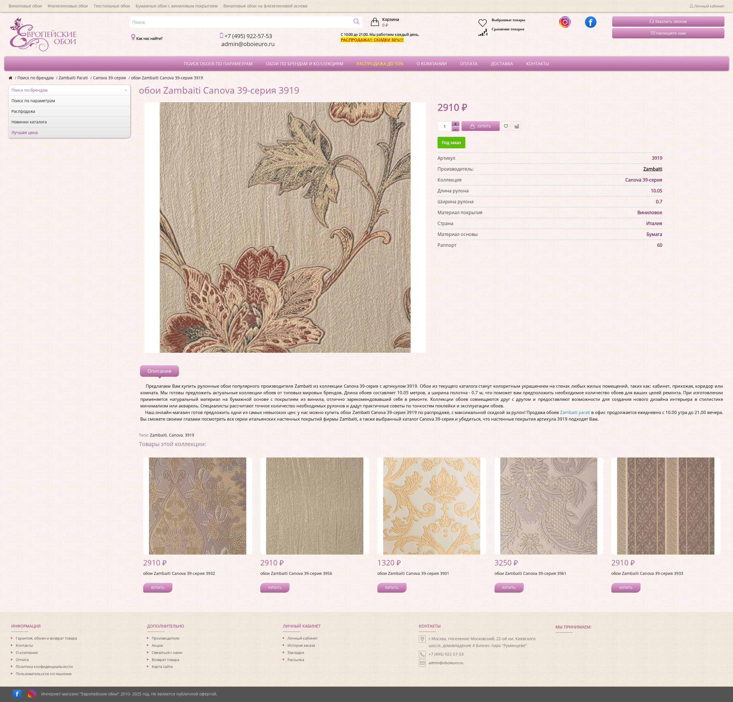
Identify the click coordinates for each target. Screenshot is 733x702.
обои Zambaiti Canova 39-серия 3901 (413, 573)
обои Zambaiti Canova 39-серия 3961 (530, 573)
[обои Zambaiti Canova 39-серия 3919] (285, 227)
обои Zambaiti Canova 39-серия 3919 (167, 77)
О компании (27, 652)
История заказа (301, 645)
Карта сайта (162, 666)
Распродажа (23, 111)
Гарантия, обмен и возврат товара (46, 638)
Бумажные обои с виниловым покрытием (177, 6)
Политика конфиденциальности (44, 666)
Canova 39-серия (109, 77)
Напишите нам (670, 33)
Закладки (295, 652)
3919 (189, 435)
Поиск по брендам (35, 77)
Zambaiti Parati (73, 77)
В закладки (506, 126)
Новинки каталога (29, 122)
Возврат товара (165, 659)
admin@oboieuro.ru (446, 662)
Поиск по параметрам (33, 100)
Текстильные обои (112, 6)
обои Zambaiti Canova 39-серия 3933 (647, 573)
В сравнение (516, 126)
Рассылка (295, 659)
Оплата (22, 659)
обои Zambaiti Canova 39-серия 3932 (179, 573)
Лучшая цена (24, 132)
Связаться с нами (167, 652)
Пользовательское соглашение (44, 673)
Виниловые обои (25, 6)
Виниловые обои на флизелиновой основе (265, 6)
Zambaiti (652, 169)
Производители (166, 638)
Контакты (24, 645)
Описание (159, 371)
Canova (176, 435)
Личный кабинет (302, 638)
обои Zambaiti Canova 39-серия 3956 (296, 573)
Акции (157, 645)
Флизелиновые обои (68, 6)
